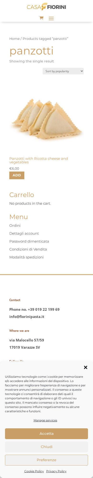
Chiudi (46, 446)
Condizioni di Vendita (28, 249)
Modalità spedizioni (26, 257)
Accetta (47, 433)
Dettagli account (24, 233)
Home (14, 39)
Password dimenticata (29, 241)
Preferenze (46, 460)
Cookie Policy (34, 471)
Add (17, 175)
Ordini (15, 225)
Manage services (45, 420)
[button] (85, 367)
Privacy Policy (56, 471)
